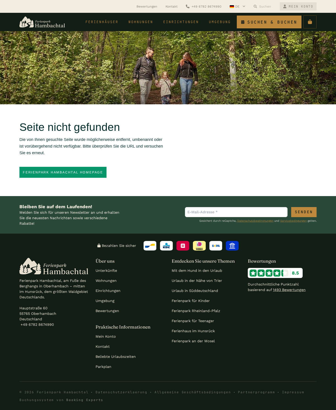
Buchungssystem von (61, 400)
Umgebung (105, 301)
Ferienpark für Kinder (191, 301)
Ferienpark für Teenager (193, 321)
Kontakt (103, 346)
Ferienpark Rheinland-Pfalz (196, 311)
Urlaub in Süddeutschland (195, 291)
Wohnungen (106, 280)
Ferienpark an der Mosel (193, 341)
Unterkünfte (106, 270)
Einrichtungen (108, 291)
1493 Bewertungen (289, 290)
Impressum (293, 392)
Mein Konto (106, 336)
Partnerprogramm (256, 392)
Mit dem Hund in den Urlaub (197, 270)
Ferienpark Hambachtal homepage (63, 172)
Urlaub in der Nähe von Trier (197, 280)
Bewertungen (107, 311)
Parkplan (103, 366)
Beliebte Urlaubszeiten (116, 356)
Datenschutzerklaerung (121, 392)
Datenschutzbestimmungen (255, 220)
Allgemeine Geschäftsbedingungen (193, 392)
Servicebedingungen (293, 220)
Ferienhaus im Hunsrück (193, 331)
